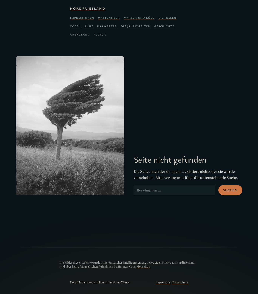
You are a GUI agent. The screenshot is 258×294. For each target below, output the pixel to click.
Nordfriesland (87, 8)
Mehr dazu (143, 266)
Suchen (230, 190)
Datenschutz (180, 282)
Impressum (162, 282)
